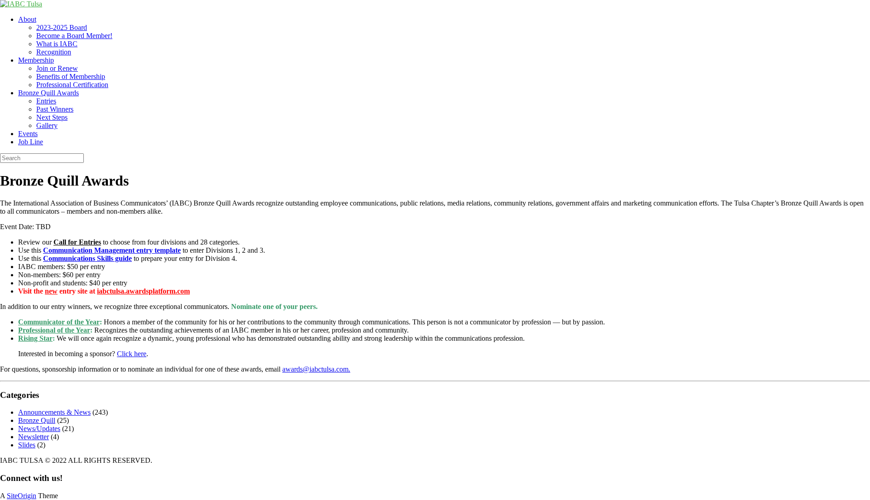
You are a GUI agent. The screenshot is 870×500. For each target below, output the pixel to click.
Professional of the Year (54, 330)
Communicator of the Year (59, 322)
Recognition (53, 52)
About (27, 19)
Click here (131, 354)
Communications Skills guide (87, 258)
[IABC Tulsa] (21, 4)
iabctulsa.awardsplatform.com (143, 291)
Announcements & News (54, 412)
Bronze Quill (36, 420)
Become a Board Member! (74, 35)
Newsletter (33, 437)
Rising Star (35, 338)
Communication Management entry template (112, 250)
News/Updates (39, 428)
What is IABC (56, 44)
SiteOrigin (21, 496)
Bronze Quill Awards (48, 93)
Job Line (30, 142)
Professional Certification (72, 84)
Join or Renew (57, 68)
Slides (26, 445)
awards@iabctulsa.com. (316, 369)
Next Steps (52, 117)
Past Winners (54, 109)
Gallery (47, 125)
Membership (36, 60)
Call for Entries (77, 242)
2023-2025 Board (61, 27)
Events (28, 133)
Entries (46, 101)
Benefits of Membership (70, 76)
